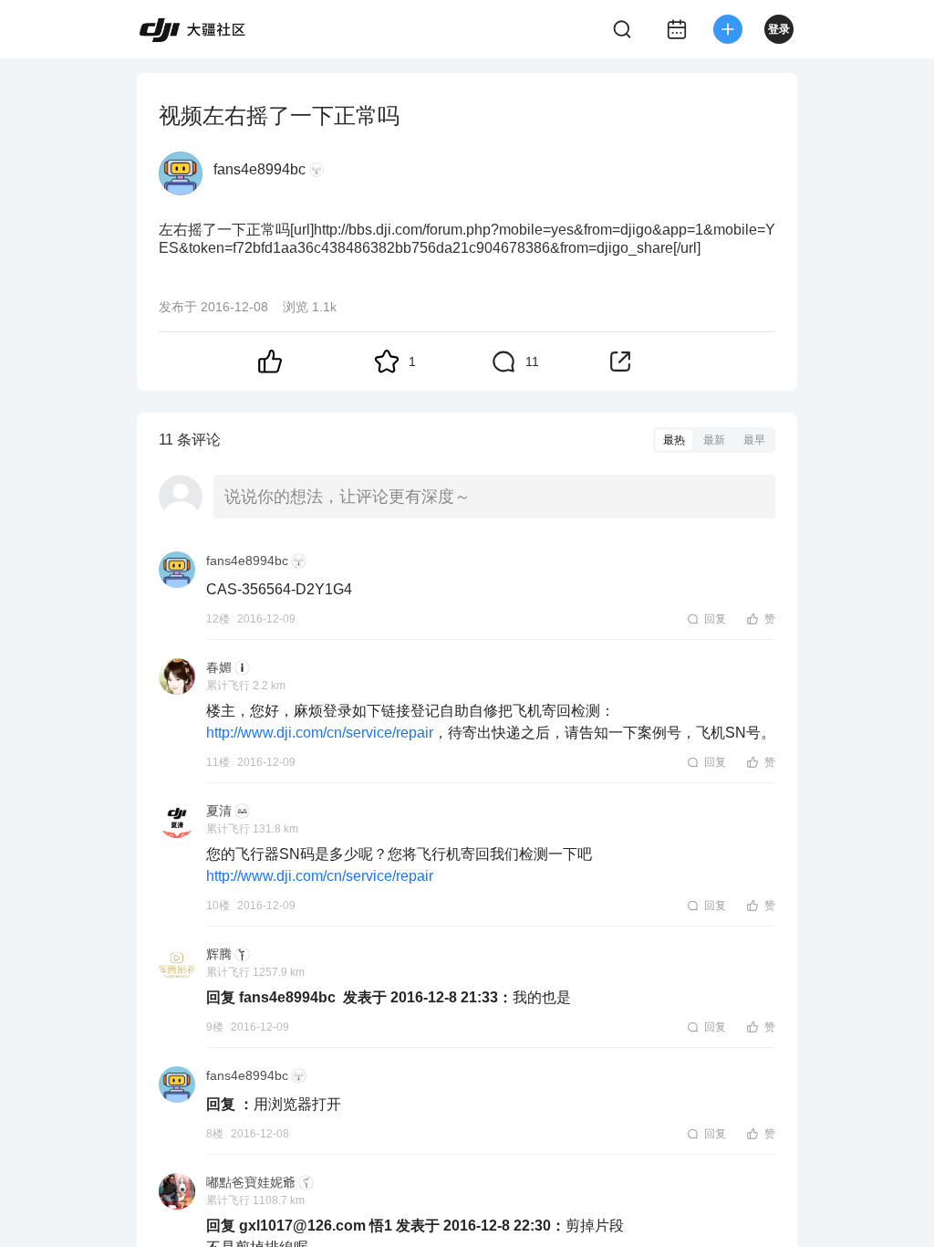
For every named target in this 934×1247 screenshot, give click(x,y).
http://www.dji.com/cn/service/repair (319, 732)
